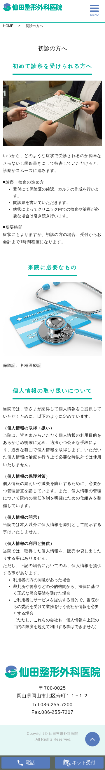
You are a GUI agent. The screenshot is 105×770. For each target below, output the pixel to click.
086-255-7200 (57, 704)
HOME (8, 26)
